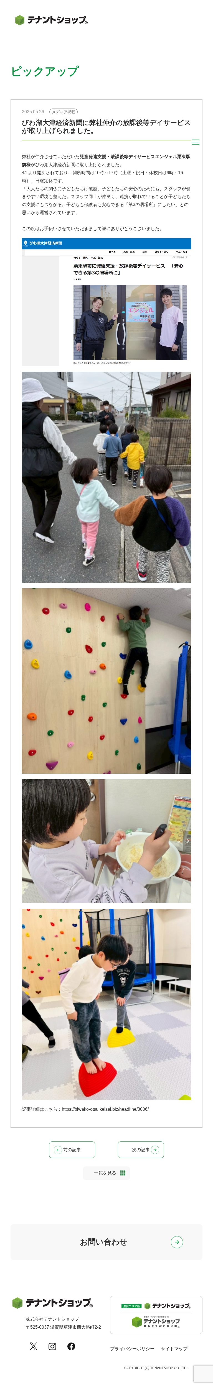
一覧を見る (105, 1173)
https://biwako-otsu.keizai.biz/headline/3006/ (105, 1109)
